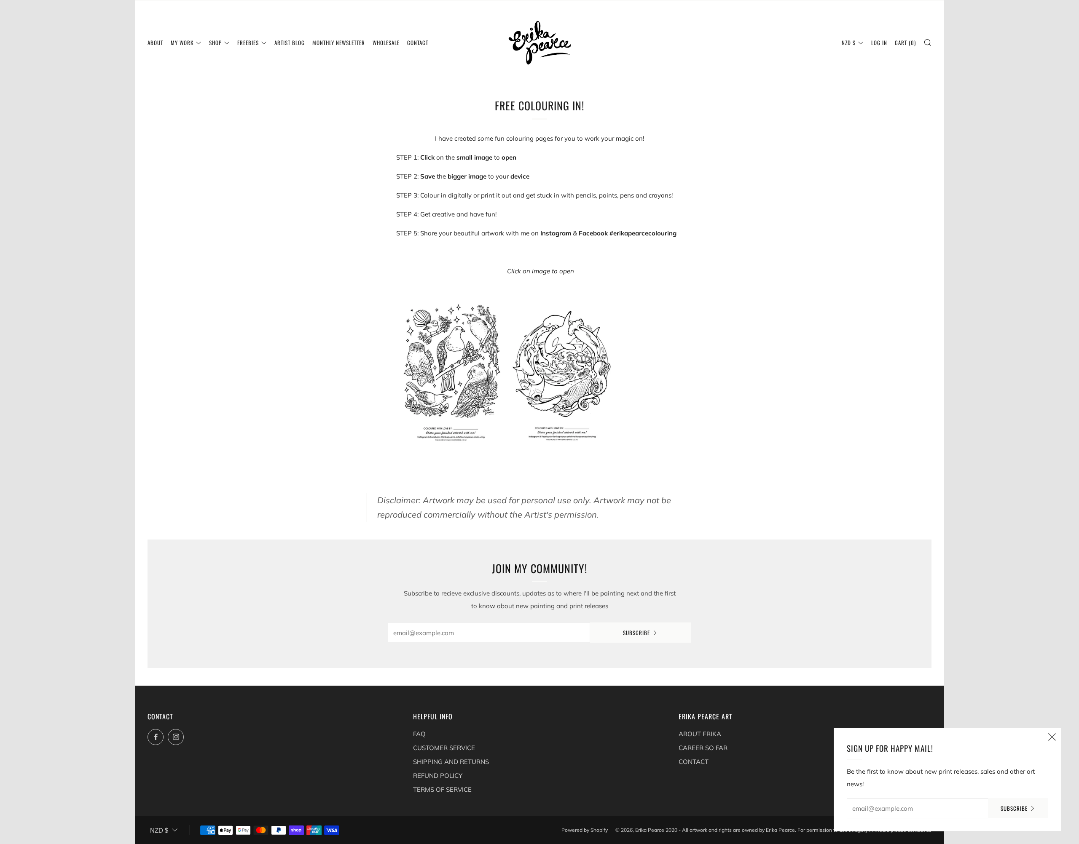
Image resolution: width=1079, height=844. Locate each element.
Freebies (248, 42)
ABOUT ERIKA (700, 734)
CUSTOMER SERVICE (444, 748)
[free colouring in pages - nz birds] (451, 370)
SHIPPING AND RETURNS (451, 762)
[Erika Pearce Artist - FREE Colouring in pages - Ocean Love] (562, 370)
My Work (182, 42)
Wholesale (386, 42)
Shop (215, 42)
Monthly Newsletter (338, 42)
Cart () (905, 42)
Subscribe (636, 632)
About (155, 42)
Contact (417, 42)
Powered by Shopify (584, 830)
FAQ (419, 734)
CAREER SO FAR (703, 748)
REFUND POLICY (437, 776)
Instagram (555, 233)
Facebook (593, 233)
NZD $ (849, 42)
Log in (879, 42)
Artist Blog (289, 42)
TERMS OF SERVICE (442, 789)
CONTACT (694, 762)
